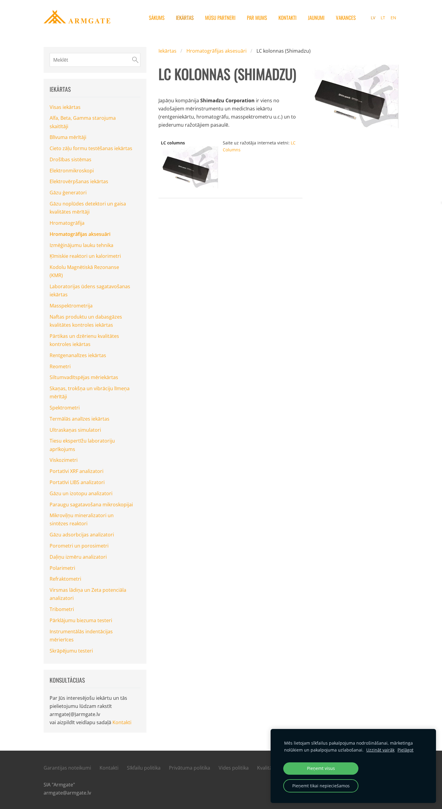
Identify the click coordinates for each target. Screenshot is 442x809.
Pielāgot (405, 750)
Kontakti (121, 722)
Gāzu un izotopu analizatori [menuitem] (81, 493)
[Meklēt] (135, 59)
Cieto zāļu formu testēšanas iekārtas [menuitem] (91, 148)
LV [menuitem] (373, 17)
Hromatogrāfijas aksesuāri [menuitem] (80, 234)
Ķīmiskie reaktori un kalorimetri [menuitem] (85, 256)
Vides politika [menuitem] (234, 767)
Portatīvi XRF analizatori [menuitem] (76, 471)
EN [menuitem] (393, 17)
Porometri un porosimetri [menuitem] (79, 545)
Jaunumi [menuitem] (316, 17)
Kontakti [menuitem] (287, 17)
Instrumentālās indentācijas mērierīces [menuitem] (81, 635)
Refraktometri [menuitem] (65, 579)
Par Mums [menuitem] (257, 17)
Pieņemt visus (321, 768)
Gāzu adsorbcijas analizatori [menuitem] (82, 534)
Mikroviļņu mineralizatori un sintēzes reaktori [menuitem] (82, 519)
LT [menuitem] (383, 17)
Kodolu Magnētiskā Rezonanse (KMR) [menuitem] (84, 271)
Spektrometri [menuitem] (65, 407)
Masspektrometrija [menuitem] (71, 305)
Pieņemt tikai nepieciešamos (321, 786)
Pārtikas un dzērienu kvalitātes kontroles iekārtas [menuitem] (84, 340)
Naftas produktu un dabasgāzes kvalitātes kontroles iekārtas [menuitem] (86, 320)
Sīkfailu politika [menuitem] (144, 767)
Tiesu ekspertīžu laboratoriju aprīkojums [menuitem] (82, 444)
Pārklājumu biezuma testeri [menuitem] (81, 620)
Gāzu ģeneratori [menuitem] (68, 192)
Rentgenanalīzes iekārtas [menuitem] (78, 355)
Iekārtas (167, 51)
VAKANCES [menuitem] (346, 17)
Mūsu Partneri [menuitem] (220, 17)
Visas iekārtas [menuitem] (65, 107)
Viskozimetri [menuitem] (64, 460)
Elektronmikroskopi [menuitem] (72, 170)
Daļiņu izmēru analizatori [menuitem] (78, 557)
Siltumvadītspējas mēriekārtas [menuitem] (84, 377)
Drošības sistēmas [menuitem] (70, 159)
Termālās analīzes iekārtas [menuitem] (79, 418)
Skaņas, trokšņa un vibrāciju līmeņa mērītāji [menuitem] (90, 392)
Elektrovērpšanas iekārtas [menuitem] (79, 181)
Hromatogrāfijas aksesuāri (216, 51)
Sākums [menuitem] (156, 17)
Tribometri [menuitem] (62, 609)
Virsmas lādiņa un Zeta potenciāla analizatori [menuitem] (88, 594)
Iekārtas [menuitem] (185, 17)
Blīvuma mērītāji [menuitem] (68, 137)
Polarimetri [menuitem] (62, 568)
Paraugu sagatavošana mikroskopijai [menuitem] (91, 504)
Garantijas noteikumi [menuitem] (67, 767)
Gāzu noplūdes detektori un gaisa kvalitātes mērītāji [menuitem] (88, 207)
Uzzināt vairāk (380, 750)
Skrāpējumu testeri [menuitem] (71, 650)
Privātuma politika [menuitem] (189, 767)
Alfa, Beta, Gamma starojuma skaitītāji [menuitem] (83, 122)
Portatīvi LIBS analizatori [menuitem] (77, 482)
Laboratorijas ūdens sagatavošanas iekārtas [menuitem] (90, 290)
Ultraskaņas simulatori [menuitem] (75, 430)
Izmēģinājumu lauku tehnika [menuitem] (81, 245)
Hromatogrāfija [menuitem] (67, 223)
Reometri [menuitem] (60, 366)
